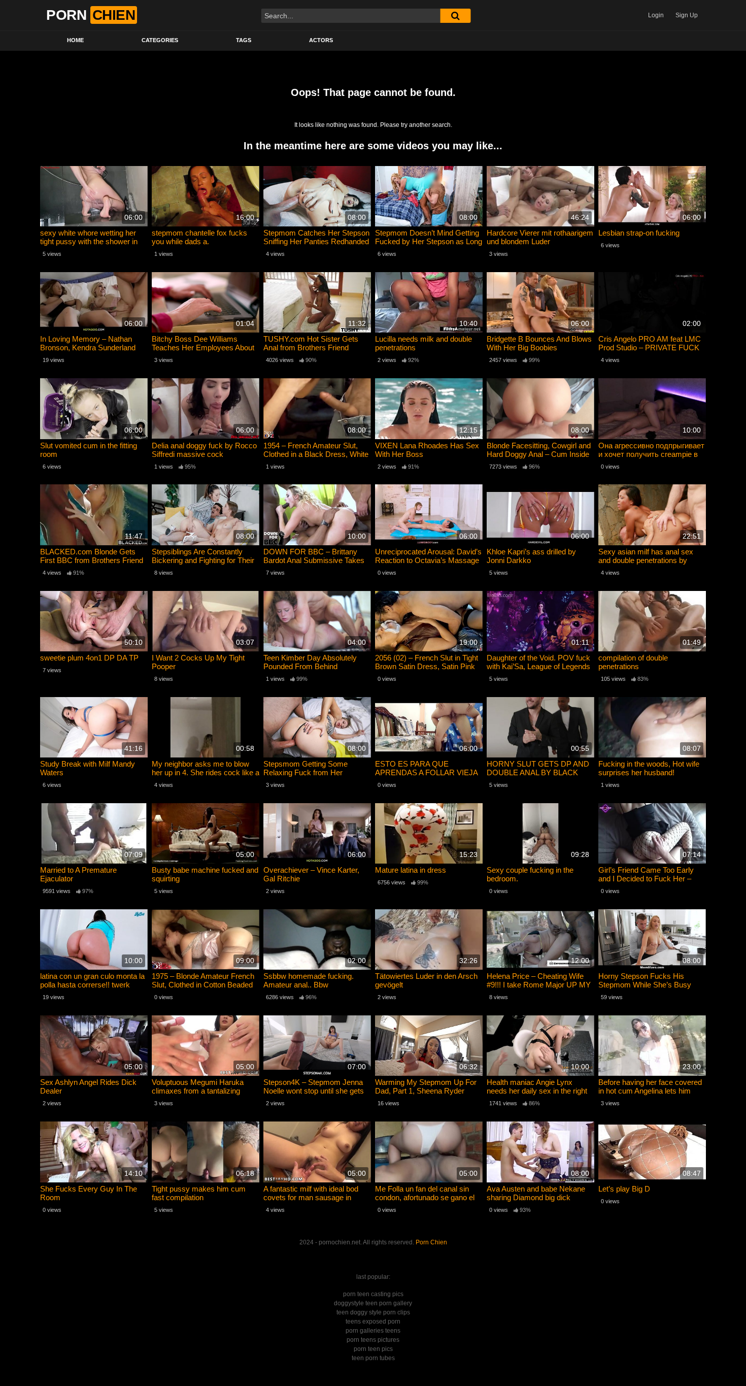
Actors (321, 40)
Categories (160, 40)
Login (656, 15)
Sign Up (686, 15)
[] (455, 16)
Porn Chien (431, 1242)
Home (75, 40)
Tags (243, 40)
